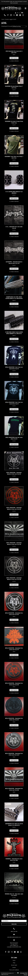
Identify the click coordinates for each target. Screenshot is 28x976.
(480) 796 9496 (14, 931)
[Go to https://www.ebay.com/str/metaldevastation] (14, 15)
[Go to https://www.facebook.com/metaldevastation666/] (8, 15)
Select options (14, 58)
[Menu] (25, 8)
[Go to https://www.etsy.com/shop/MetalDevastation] (23, 15)
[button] (14, 61)
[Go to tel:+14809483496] (5, 15)
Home (2, 19)
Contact (14, 967)
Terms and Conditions (14, 970)
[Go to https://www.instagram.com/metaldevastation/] (11, 15)
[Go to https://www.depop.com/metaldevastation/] (17, 15)
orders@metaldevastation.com (14, 937)
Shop (14, 962)
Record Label (14, 965)
